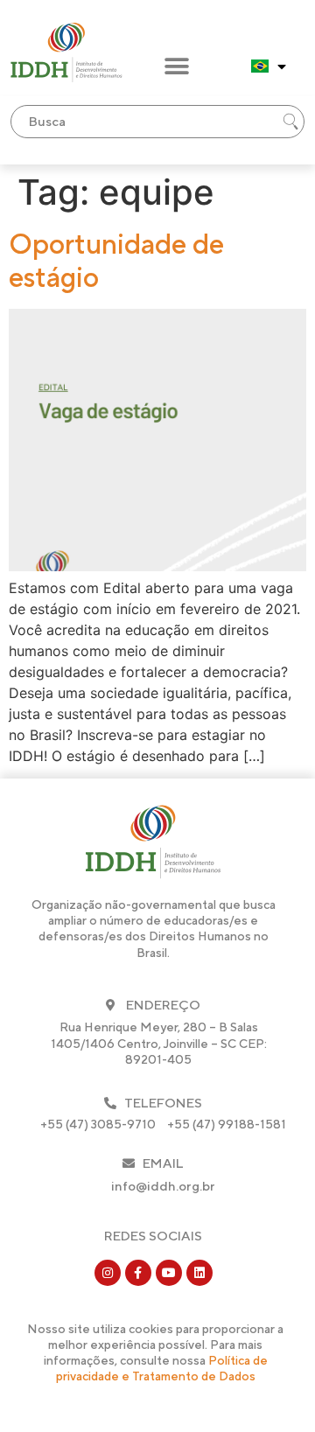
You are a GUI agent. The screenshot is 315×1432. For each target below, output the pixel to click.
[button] (177, 67)
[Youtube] (169, 1273)
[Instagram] (107, 1273)
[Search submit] (290, 121)
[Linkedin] (199, 1273)
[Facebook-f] (138, 1273)
